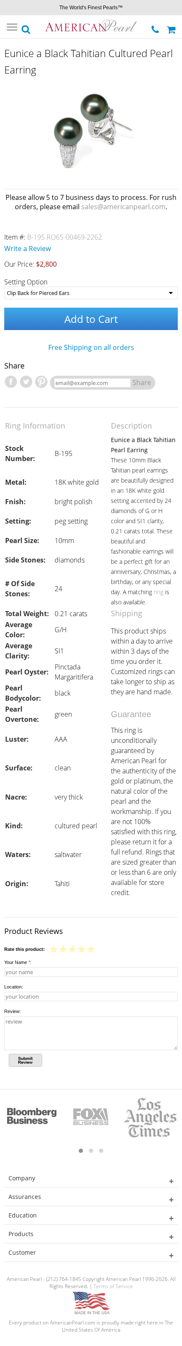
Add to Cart (91, 319)
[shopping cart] (172, 26)
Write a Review (27, 248)
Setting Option (25, 282)
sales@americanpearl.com (123, 206)
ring (158, 592)
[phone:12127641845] (156, 27)
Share (141, 382)
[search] (26, 27)
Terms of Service (113, 1286)
